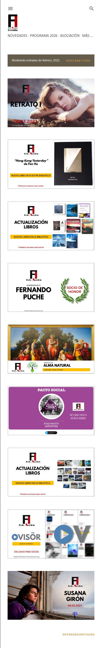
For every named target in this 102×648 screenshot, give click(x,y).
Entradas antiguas (78, 634)
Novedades (17, 36)
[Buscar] (91, 7)
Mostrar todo (78, 60)
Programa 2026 (43, 36)
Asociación (69, 36)
